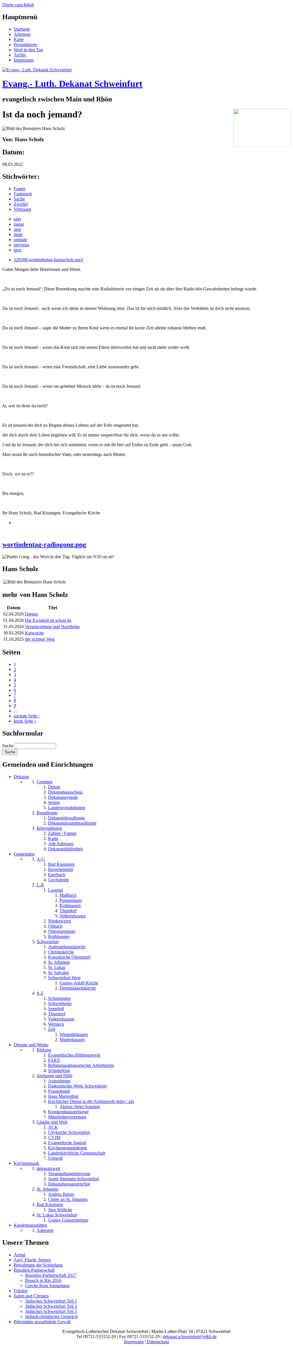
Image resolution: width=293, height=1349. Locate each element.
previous (21, 244)
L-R (40, 884)
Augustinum (59, 1080)
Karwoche (34, 632)
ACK (53, 1127)
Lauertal (55, 890)
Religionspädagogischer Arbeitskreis (81, 1065)
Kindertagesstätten (30, 1225)
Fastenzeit (23, 193)
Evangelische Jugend (67, 1142)
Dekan (54, 786)
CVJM (54, 1137)
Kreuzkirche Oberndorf (69, 957)
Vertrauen (22, 209)
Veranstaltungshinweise (69, 1173)
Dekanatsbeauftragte (66, 817)
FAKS (54, 1060)
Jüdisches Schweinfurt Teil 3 (51, 1311)
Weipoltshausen (74, 1034)
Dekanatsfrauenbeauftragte (72, 823)
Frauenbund (59, 1091)
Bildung (44, 1049)
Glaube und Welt (52, 1122)
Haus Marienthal (63, 1096)
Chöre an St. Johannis (68, 1199)
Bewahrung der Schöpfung (38, 1265)
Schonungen (59, 998)
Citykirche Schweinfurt (69, 1132)
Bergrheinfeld (60, 869)
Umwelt (55, 1158)
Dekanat (21, 776)
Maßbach (68, 895)
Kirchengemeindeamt (67, 1147)
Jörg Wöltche (60, 1209)
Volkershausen (73, 915)
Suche (19, 198)
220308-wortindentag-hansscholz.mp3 (48, 259)
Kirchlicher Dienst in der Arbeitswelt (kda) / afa (91, 1101)
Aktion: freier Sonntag (80, 1106)
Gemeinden (24, 854)
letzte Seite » (25, 721)
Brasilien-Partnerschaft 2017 (50, 1275)
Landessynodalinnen (66, 807)
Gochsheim (58, 879)
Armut (19, 1254)
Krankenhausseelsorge (68, 1111)
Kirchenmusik (26, 1163)
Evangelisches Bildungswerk (74, 1055)
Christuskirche (61, 951)
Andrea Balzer (61, 1194)
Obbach (55, 926)
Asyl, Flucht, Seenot (32, 1259)
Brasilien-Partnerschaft (34, 1270)
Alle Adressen (61, 843)
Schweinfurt (48, 941)
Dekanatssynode (63, 797)
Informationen (49, 828)
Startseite (22, 29)
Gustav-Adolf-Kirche (79, 982)
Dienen (31, 613)
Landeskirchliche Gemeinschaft (76, 1153)
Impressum (23, 60)
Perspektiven (25, 44)
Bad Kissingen (61, 864)
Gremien (44, 781)
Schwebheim (60, 1003)
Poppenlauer (71, 900)
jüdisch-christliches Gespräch (51, 1316)
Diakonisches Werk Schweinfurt (77, 1085)
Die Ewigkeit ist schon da (48, 620)
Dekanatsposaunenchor (69, 1183)
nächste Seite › (27, 715)
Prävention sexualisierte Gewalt (42, 1321)
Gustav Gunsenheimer (68, 1220)
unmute (20, 239)
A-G (41, 859)
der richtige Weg (40, 639)
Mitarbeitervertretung (67, 1116)
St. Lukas (56, 967)
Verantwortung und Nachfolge (52, 626)
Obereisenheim (61, 931)
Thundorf (68, 910)
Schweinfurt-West (64, 977)
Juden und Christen (31, 1295)
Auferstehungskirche (67, 946)
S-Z (40, 993)
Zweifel (21, 204)
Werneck (56, 1024)
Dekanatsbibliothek (65, 848)
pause (19, 224)
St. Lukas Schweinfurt (57, 1214)
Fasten (19, 188)
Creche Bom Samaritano (47, 1285)
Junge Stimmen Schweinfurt (73, 1178)
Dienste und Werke (31, 1044)
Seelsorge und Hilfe (54, 1075)
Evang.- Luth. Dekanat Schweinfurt (72, 83)
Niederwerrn (59, 921)
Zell (51, 1029)
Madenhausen (72, 1039)
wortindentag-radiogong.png (44, 544)
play (17, 219)
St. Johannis (59, 962)
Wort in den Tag (28, 49)
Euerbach (56, 874)
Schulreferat (59, 1070)
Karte (19, 39)
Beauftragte (47, 812)
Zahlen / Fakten (62, 833)
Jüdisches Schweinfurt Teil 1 (51, 1301)
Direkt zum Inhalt (18, 4)
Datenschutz (158, 1341)
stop (17, 229)
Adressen (22, 34)
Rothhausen (70, 905)
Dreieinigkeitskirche (78, 988)
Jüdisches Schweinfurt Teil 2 (51, 1306)
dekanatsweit (48, 1168)
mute (18, 234)
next (17, 249)
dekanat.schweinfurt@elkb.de (190, 1336)
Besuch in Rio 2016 (43, 1280)
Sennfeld (56, 1008)
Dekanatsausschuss (65, 792)
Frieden (20, 1290)
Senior (54, 802)
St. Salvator (58, 972)
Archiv (20, 54)
